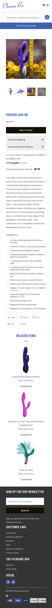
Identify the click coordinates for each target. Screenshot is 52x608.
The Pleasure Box (21, 591)
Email (24, 324)
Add (12, 324)
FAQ (8, 545)
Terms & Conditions (14, 549)
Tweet (13, 317)
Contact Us (11, 533)
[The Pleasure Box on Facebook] (8, 582)
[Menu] (47, 5)
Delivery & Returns (14, 537)
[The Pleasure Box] (13, 7)
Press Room (11, 569)
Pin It (37, 317)
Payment (10, 541)
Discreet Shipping (16, 139)
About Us (10, 565)
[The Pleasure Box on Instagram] (13, 582)
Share (25, 317)
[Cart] (43, 5)
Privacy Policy (12, 553)
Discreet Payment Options (20, 147)
